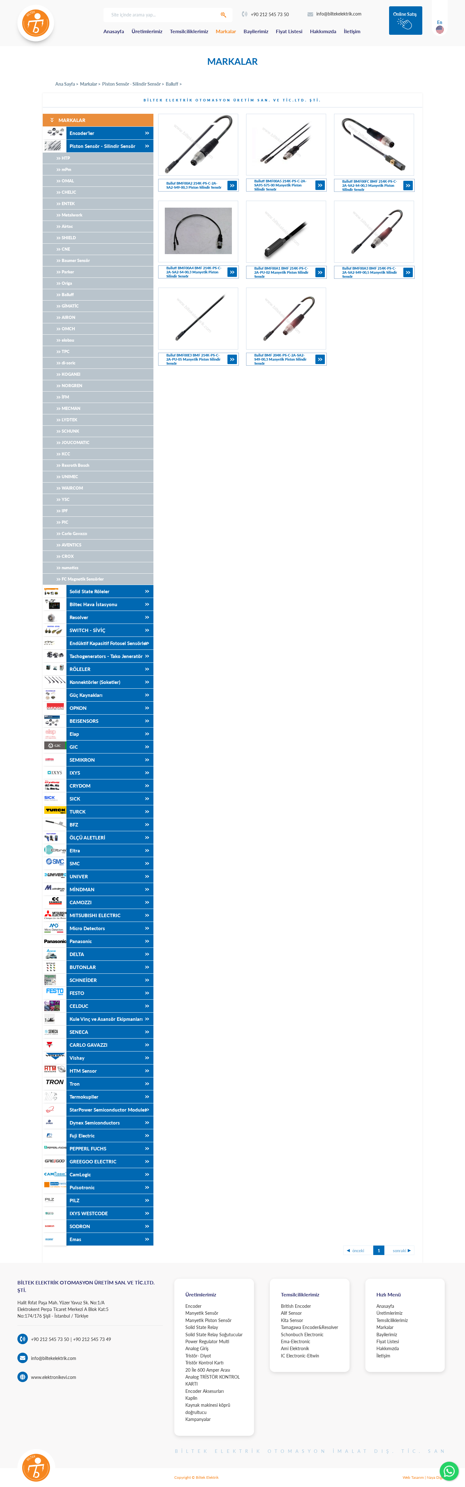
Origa (67, 283)
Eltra (75, 850)
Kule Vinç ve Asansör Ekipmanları (106, 1019)
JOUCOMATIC (76, 442)
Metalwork (72, 214)
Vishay (77, 1058)
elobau (68, 340)
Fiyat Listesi (289, 31)
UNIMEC (70, 476)
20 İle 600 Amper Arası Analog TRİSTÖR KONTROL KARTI (212, 1377)
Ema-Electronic (295, 1341)
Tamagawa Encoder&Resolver (309, 1327)
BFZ (74, 824)
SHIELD (69, 237)
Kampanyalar (198, 1419)
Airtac (67, 226)
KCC (66, 453)
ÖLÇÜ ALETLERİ (87, 837)
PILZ (74, 1200)
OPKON (78, 708)
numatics (70, 567)
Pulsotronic (82, 1187)
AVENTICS (71, 544)
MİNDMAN (82, 889)
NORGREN (72, 385)
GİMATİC (70, 305)
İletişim (352, 31)
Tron (75, 1084)
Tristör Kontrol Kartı (204, 1362)
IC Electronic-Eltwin (300, 1355)
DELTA (77, 954)
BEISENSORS (84, 721)
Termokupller (84, 1097)
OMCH (68, 328)
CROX (68, 556)
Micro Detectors (87, 928)
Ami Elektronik (295, 1348)
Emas (75, 1239)
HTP (66, 158)
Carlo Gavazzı (74, 533)
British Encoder (296, 1306)
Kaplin (191, 1398)
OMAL (68, 180)
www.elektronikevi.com (53, 1377)
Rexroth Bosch (75, 465)
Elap (74, 734)
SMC (75, 863)
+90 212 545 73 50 (270, 14)
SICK (75, 798)
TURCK (77, 811)
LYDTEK (69, 419)
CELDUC (79, 1006)
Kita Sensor (292, 1320)
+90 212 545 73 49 (91, 1339)
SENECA (79, 1032)
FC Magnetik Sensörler (83, 579)
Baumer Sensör (76, 260)
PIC (65, 522)
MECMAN (71, 408)
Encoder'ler (82, 133)
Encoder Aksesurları (204, 1391)
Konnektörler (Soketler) (95, 682)
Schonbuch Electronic (302, 1334)
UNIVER (79, 876)
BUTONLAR (83, 967)
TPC (66, 351)
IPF (65, 510)
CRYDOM (80, 786)
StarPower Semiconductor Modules (108, 1109)
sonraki (399, 1250)
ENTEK (68, 203)
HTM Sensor (83, 1071)
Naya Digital (437, 1477)
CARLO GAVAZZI (89, 1045)
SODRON (80, 1226)
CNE (66, 249)
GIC (74, 747)
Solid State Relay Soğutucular (214, 1334)
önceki (358, 1250)
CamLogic (80, 1174)
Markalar (226, 31)
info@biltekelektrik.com (339, 13)
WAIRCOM (72, 488)
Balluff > (174, 84)
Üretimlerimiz (147, 31)
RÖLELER (80, 669)
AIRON (68, 317)
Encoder (193, 1306)
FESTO (77, 993)
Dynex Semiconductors (95, 1122)
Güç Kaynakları (86, 695)
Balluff (68, 294)
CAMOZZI (81, 902)
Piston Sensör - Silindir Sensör (102, 146)
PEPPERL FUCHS (88, 1148)
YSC (66, 499)
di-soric (68, 362)
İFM (65, 396)
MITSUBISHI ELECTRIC (95, 915)
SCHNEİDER (83, 980)
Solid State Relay (201, 1327)
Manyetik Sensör (201, 1313)
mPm (66, 169)
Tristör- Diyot (198, 1355)
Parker (68, 271)
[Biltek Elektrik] (35, 23)
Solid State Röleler (89, 591)
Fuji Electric (82, 1135)
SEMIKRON (82, 760)
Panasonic (81, 941)
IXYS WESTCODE (89, 1213)
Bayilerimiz (256, 31)
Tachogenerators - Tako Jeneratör (106, 656)
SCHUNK (70, 431)
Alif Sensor (291, 1313)
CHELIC (69, 192)
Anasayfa (113, 31)
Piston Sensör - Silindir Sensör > (133, 84)
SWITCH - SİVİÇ (87, 630)
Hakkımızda (323, 31)
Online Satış (405, 14)
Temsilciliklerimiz (189, 31)
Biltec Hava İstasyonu (93, 604)
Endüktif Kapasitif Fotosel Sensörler (109, 643)
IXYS (75, 773)
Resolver (79, 617)
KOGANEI (71, 374)
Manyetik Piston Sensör (208, 1320)
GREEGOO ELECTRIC (93, 1161)
